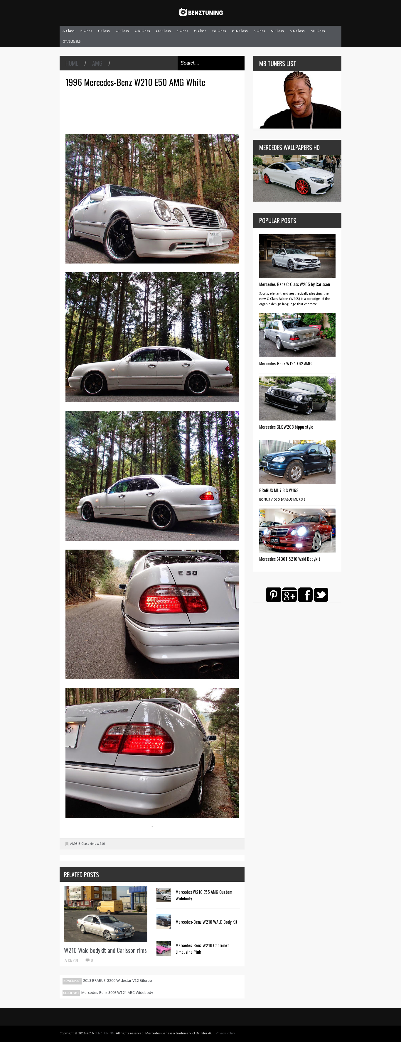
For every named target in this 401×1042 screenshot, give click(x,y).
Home (71, 63)
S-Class (259, 31)
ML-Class (318, 31)
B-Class (86, 31)
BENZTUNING (104, 1033)
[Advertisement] (153, 110)
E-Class (182, 31)
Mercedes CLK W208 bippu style (286, 426)
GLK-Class (240, 31)
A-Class (69, 31)
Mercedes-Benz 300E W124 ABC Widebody (117, 993)
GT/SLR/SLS (71, 41)
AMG (97, 63)
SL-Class (277, 31)
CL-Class (122, 31)
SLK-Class (297, 31)
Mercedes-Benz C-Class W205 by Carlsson (294, 284)
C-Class (104, 31)
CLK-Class (142, 31)
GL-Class (219, 31)
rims (93, 844)
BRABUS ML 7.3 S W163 (279, 490)
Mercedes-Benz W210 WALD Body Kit (206, 921)
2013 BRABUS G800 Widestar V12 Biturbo (117, 981)
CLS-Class (163, 31)
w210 (101, 844)
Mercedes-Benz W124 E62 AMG (285, 363)
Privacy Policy (225, 1033)
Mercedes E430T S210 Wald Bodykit (289, 558)
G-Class (200, 31)
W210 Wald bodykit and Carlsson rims (105, 950)
